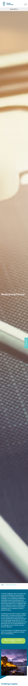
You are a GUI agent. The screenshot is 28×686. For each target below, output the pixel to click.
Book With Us (14, 9)
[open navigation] (25, 4)
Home (2, 584)
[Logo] (7, 4)
